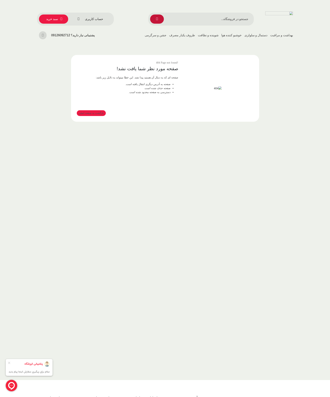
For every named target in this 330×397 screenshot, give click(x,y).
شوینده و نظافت (208, 35)
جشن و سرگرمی (155, 35)
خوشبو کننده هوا (231, 35)
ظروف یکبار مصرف (182, 35)
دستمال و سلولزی (255, 35)
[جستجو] (157, 19)
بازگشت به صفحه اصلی (91, 113)
